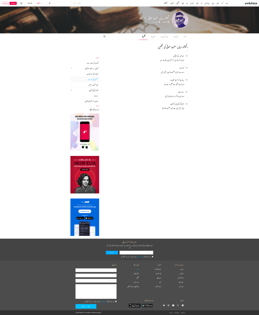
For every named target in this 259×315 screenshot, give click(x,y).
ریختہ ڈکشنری (181, 278)
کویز (187, 3)
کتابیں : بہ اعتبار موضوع (91, 68)
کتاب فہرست (92, 63)
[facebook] (182, 305)
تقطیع (178, 3)
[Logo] (251, 3)
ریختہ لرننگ (181, 282)
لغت (218, 3)
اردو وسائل (136, 282)
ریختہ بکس (181, 286)
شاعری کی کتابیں (93, 90)
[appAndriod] (147, 305)
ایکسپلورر (172, 3)
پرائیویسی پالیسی (140, 257)
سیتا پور (156, 22)
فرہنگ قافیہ (136, 273)
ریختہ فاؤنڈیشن (158, 269)
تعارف (176, 36)
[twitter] (178, 305)
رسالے (96, 95)
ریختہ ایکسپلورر (158, 286)
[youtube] (173, 305)
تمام (185, 36)
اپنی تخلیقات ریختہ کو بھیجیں (133, 286)
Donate (5, 3)
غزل (153, 36)
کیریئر (160, 282)
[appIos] (134, 305)
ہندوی (182, 269)
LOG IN (30, 3)
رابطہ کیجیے (159, 278)
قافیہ (183, 3)
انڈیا (153, 22)
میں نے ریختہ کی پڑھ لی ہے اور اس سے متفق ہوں (136, 257)
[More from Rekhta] (21, 3)
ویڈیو (213, 3)
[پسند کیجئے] (145, 18)
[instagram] (168, 305)
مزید (160, 3)
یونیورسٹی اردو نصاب (92, 74)
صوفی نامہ (181, 273)
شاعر (227, 3)
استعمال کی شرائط (176, 312)
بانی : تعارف (158, 273)
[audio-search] (50, 3)
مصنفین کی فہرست (93, 79)
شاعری (192, 3)
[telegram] (163, 305)
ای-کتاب (164, 36)
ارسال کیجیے (84, 306)
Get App (13, 3)
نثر (201, 3)
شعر (222, 3)
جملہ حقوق (171, 312)
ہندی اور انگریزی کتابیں (91, 101)
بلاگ (197, 3)
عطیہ (138, 269)
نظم (143, 36)
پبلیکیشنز (166, 3)
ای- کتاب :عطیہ (93, 85)
